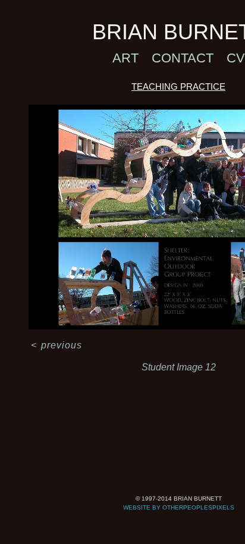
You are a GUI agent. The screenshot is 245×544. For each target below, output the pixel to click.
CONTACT (182, 58)
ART (125, 58)
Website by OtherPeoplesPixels (178, 507)
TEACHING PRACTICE (178, 86)
